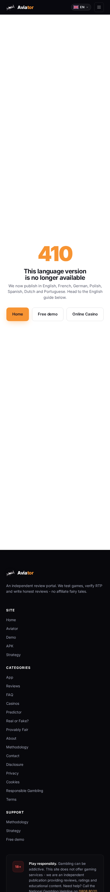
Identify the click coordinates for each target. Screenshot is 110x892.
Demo (11, 637)
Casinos (12, 703)
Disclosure (14, 764)
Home (17, 314)
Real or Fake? (17, 721)
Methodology (17, 747)
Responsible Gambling (24, 790)
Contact (12, 756)
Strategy (13, 654)
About (11, 738)
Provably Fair (17, 729)
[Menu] (99, 7)
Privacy (12, 773)
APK (9, 646)
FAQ (9, 694)
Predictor (13, 712)
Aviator (12, 628)
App (9, 677)
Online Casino (85, 314)
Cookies (12, 782)
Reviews (13, 686)
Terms (11, 799)
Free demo (48, 314)
